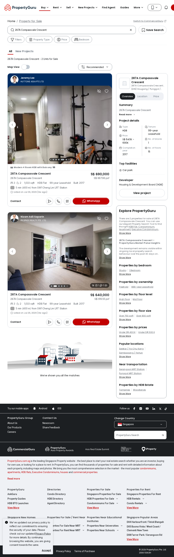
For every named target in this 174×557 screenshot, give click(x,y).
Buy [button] (43, 7)
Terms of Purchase (84, 551)
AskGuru (12, 494)
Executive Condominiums (45, 472)
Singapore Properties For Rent (144, 494)
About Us (12, 423)
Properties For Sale (98, 489)
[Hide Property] (99, 91)
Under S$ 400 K (127, 332)
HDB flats (26, 472)
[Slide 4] (56, 159)
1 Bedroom (135, 270)
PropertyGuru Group (20, 418)
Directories (54, 489)
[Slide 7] (66, 159)
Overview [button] (127, 96)
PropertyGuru (15, 489)
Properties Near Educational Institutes (104, 519)
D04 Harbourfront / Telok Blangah (145, 522)
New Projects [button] (86, 7)
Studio (122, 270)
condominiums (148, 468)
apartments (13, 472)
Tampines (124, 390)
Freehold (123, 287)
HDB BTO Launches (18, 503)
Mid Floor (137, 299)
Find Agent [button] (108, 7)
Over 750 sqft (126, 315)
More (137, 7)
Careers (11, 432)
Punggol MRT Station (130, 373)
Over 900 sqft (143, 315)
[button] (10, 51)
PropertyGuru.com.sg (18, 461)
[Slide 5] (60, 159)
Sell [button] (68, 7)
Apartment (125, 229)
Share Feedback (51, 427)
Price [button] (156, 96)
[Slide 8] (68, 159)
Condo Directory (56, 494)
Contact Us (49, 418)
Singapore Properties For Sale (104, 494)
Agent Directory (56, 503)
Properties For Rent (138, 489)
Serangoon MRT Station (132, 369)
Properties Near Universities (103, 525)
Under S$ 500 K (146, 332)
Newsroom (48, 423)
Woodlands (139, 390)
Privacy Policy (43, 533)
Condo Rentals (135, 503)
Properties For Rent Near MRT (63, 530)
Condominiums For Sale (100, 503)
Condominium (146, 226)
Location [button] (142, 96)
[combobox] (71, 30)
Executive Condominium (145, 229)
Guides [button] (124, 7)
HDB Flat (133, 226)
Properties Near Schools (101, 530)
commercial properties (85, 472)
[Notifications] (166, 7)
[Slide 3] (53, 159)
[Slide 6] (63, 159)
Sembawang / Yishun (131, 353)
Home (11, 21)
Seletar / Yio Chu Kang (131, 348)
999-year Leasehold (142, 287)
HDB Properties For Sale (100, 498)
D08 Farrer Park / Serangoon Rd (144, 535)
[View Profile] (27, 79)
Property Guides (16, 498)
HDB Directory (55, 498)
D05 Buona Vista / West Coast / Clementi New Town (143, 528)
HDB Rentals (133, 498)
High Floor (124, 299)
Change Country (124, 418)
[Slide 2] (50, 159)
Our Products (14, 427)
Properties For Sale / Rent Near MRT (66, 519)
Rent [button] (56, 7)
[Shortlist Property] (106, 91)
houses (64, 472)
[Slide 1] (51, 286)
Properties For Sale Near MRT (63, 525)
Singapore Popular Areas (142, 517)
